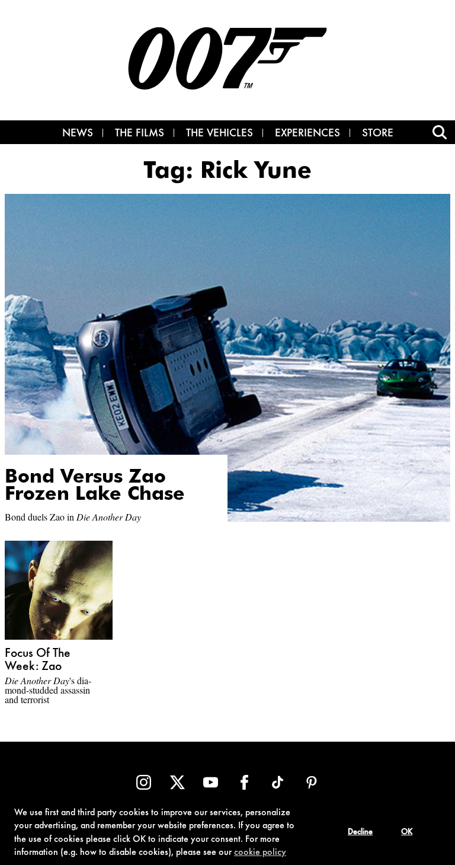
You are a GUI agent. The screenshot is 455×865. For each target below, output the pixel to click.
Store (377, 134)
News (77, 134)
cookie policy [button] (260, 852)
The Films (139, 134)
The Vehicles (219, 134)
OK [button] (406, 832)
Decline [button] (360, 832)
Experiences (307, 134)
